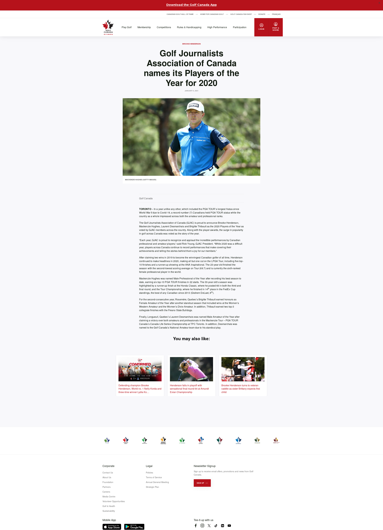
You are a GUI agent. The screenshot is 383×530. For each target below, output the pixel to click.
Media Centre (108, 496)
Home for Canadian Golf (212, 14)
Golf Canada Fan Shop (241, 14)
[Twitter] (209, 525)
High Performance (217, 27)
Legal (149, 466)
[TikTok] (216, 525)
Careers (106, 491)
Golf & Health (108, 506)
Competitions (164, 27)
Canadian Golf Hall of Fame (180, 14)
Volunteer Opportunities (113, 501)
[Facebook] (195, 525)
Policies (149, 472)
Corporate (108, 466)
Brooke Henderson (191, 44)
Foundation (107, 482)
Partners (106, 486)
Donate (261, 14)
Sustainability (108, 510)
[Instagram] (202, 525)
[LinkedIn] (222, 525)
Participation (239, 27)
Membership (144, 27)
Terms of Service (154, 477)
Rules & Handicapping (189, 27)
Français (276, 14)
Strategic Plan (152, 486)
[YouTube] (229, 525)
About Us (106, 477)
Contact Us (107, 472)
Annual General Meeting (157, 482)
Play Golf (127, 27)
